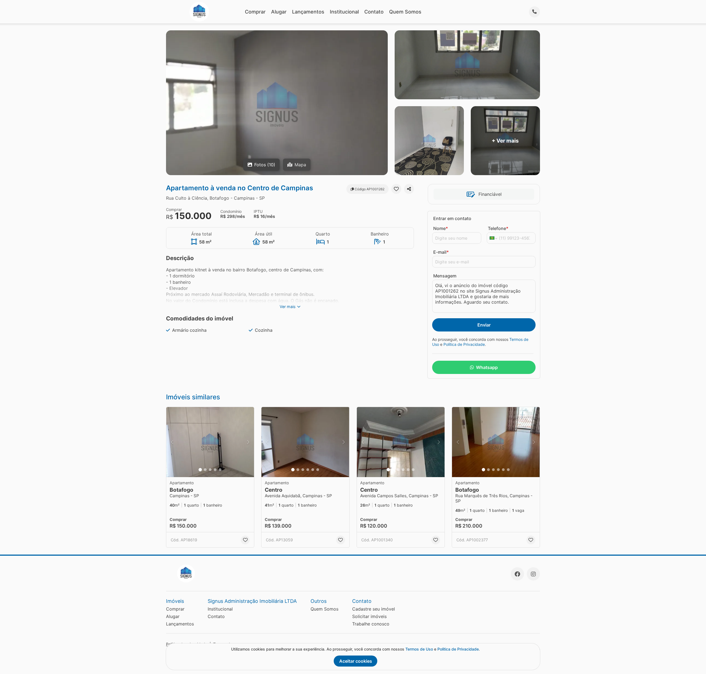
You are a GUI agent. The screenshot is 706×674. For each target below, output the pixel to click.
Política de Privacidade (464, 344)
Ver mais (288, 306)
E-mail (441, 252)
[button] (210, 442)
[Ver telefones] (534, 11)
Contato (374, 12)
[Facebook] (517, 574)
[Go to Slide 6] (317, 469)
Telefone (498, 228)
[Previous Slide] (172, 442)
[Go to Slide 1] (200, 469)
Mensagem (444, 276)
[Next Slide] (248, 442)
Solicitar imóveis (369, 616)
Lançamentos (308, 12)
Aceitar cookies (355, 661)
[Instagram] (533, 574)
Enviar (484, 325)
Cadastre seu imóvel (373, 609)
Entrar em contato (452, 218)
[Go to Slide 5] (220, 469)
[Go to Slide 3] (210, 469)
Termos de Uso (419, 649)
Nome (440, 228)
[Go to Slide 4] (215, 469)
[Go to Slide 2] (205, 469)
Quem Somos (405, 12)
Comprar (255, 12)
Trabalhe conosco (370, 624)
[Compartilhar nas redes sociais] (409, 189)
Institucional (344, 12)
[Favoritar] (396, 189)
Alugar (279, 12)
